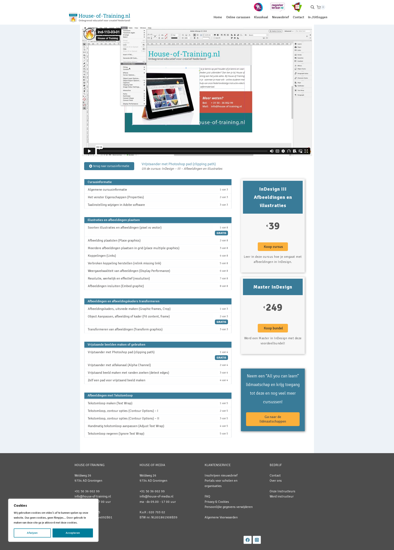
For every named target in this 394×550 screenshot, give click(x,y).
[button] (273, 246)
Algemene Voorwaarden (221, 517)
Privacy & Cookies (217, 502)
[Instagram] (257, 540)
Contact (298, 17)
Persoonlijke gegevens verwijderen (229, 507)
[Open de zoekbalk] (312, 7)
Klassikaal (261, 17)
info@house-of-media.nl (156, 496)
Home (218, 17)
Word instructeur (282, 496)
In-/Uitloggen (317, 17)
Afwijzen (32, 533)
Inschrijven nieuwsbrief (221, 475)
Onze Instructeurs (282, 491)
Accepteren (73, 533)
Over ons (276, 481)
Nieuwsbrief (280, 17)
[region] (53, 520)
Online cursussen (238, 17)
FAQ (207, 496)
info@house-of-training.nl (92, 496)
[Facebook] (248, 540)
